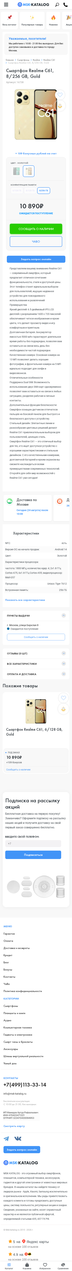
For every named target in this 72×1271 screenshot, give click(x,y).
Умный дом (9, 1063)
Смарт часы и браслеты (18, 1042)
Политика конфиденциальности (22, 991)
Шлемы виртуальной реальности (23, 1056)
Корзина (27, 1268)
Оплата (8, 941)
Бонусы (7, 969)
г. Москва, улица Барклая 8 (22, 625)
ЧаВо (6, 984)
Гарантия (9, 933)
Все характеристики (22, 664)
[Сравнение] (60, 105)
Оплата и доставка (21, 674)
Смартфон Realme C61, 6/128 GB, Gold (34, 732)
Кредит (7, 955)
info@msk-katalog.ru (14, 1093)
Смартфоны (10, 1006)
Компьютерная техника (17, 1027)
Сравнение (63, 1268)
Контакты (9, 977)
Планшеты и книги (14, 1013)
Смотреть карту (14, 1126)
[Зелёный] (16, 171)
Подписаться (33, 855)
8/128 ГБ (30, 190)
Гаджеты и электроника (17, 1034)
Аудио (7, 1020)
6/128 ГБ (17, 190)
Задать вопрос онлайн (36, 259)
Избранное (45, 1268)
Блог (6, 962)
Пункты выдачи (18, 615)
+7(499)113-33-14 (24, 1084)
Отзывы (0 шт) (17, 653)
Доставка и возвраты (16, 948)
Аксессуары (10, 1049)
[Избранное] (60, 95)
